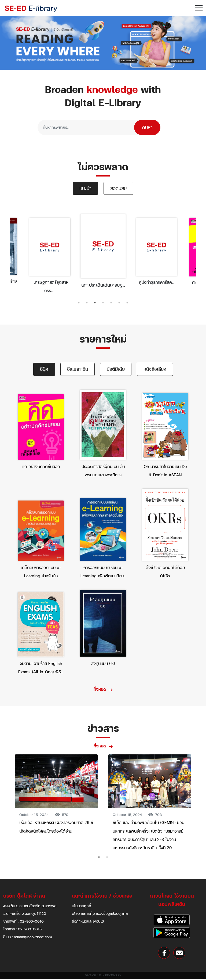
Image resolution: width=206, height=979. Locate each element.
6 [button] (119, 302)
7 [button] (127, 302)
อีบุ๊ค (44, 369)
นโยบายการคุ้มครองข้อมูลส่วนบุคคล (100, 913)
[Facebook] (164, 953)
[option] (50, 255)
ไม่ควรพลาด (103, 166)
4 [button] (103, 302)
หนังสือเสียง (155, 369)
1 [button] (79, 302)
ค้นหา (147, 127)
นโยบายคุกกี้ (81, 905)
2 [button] (87, 302)
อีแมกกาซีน (77, 369)
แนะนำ (85, 188)
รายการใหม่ (103, 339)
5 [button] (111, 302)
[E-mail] (179, 953)
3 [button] (95, 302)
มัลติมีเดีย (116, 369)
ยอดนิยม (118, 188)
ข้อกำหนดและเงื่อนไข (88, 921)
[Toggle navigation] (199, 8)
